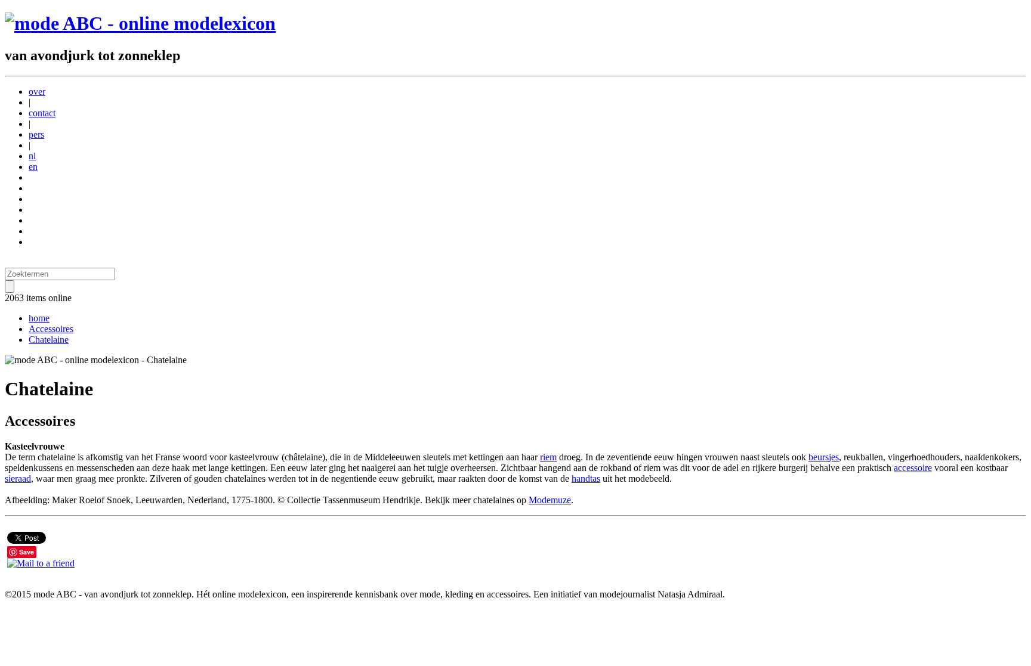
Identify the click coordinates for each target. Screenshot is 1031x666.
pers (36, 134)
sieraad (18, 478)
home (39, 318)
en (33, 167)
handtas (586, 478)
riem (548, 457)
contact (42, 113)
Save (26, 551)
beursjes (823, 457)
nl (32, 156)
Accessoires (51, 329)
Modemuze (550, 500)
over (37, 91)
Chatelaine (49, 339)
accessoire (913, 468)
